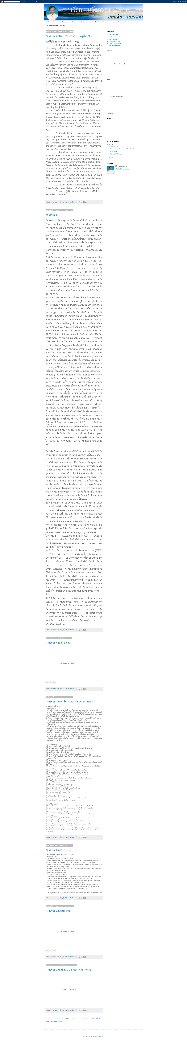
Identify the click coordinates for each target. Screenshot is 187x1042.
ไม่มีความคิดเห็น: (69, 202)
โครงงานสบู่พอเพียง (114, 46)
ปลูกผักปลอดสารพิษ (114, 41)
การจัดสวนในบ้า (113, 35)
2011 (110, 144)
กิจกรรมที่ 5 (52, 215)
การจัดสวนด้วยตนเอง (115, 37)
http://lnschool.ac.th (51, 22)
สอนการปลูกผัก (113, 39)
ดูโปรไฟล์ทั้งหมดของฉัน (122, 169)
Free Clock (110, 113)
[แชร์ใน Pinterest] (86, 202)
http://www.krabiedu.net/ (102, 22)
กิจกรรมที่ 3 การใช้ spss (58, 850)
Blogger (101, 1037)
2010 (110, 158)
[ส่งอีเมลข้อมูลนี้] (78, 202)
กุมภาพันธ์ (113, 147)
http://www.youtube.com (86, 22)
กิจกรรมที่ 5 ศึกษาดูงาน (58, 642)
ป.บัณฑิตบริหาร (122, 166)
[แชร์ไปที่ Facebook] (84, 202)
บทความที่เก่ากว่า (97, 1018)
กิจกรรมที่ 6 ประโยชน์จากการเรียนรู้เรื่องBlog (69, 36)
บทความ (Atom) (58, 1021)
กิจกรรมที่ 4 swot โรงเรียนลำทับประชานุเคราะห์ (70, 701)
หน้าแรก (68, 1018)
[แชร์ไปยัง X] (82, 202)
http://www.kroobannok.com (68, 22)
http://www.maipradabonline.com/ (55, 25)
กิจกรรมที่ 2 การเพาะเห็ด (58, 910)
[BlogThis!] (80, 202)
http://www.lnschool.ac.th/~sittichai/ (122, 22)
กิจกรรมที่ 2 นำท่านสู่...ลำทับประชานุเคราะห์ (69, 969)
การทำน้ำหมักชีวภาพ (115, 43)
